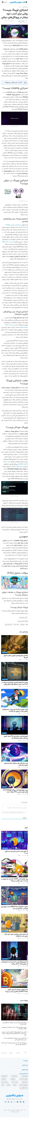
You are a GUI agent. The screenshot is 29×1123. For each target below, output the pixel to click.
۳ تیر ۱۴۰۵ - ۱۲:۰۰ (24, 686)
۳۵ (18, 740)
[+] (22, 812)
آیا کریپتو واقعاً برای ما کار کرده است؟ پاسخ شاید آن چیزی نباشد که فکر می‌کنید (14, 963)
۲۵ (18, 910)
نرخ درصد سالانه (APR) (8, 242)
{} (20, 812)
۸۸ (17, 966)
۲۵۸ (17, 1018)
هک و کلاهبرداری (23, 1088)
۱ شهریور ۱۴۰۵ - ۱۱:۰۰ (23, 855)
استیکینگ (22, 624)
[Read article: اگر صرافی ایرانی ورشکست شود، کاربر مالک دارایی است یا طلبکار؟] (14, 923)
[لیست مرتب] (11, 812)
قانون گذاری (24, 1076)
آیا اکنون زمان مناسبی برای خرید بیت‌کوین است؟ (16, 852)
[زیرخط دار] (7, 812)
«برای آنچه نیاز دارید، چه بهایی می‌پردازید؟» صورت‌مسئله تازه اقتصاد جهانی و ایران (13, 1043)
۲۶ (18, 713)
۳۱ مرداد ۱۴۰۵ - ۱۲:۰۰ (23, 910)
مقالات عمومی (4, 652)
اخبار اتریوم (4, 733)
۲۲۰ (18, 686)
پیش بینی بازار (5, 1082)
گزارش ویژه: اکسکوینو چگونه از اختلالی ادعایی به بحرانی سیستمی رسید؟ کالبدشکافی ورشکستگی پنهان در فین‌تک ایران (14, 1033)
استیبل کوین (24, 1082)
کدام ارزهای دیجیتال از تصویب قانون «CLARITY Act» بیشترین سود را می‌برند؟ (16, 991)
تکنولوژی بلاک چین (23, 1085)
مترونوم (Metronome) (17, 466)
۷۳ (19, 659)
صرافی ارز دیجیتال (23, 1079)
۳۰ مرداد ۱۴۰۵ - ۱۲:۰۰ (23, 938)
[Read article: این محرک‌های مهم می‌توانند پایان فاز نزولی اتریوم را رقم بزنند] (14, 752)
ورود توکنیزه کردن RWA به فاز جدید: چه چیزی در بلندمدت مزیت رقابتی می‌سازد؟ (14, 880)
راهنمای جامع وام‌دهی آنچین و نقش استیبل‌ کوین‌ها (16, 656)
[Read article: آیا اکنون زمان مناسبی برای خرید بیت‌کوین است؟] (14, 840)
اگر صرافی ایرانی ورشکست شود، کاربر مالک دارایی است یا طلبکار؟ (16, 935)
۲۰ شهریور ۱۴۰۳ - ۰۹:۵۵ (10, 21)
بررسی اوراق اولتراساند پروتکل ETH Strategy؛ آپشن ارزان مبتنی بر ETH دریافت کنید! (15, 791)
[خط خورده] (9, 812)
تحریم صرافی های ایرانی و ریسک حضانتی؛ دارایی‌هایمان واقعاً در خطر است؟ (14, 1028)
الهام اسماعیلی (21, 21)
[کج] (5, 812)
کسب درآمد (16, 624)
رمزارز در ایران (14, 1082)
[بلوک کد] (16, 812)
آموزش (20, 7)
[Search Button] (2, 2)
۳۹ (17, 883)
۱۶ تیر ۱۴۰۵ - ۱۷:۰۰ (23, 1018)
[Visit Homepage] (17, 2)
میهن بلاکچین (25, 7)
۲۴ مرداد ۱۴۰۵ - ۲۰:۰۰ (23, 966)
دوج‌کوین (13, 1079)
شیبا (3, 1085)
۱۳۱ (17, 938)
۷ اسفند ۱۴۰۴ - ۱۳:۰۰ (23, 713)
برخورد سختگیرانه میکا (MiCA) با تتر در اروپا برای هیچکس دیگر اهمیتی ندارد (14, 908)
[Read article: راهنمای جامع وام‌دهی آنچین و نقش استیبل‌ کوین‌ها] (14, 644)
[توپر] (3, 812)
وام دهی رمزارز (8, 624)
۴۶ (18, 767)
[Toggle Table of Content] (24, 82)
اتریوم (15, 1085)
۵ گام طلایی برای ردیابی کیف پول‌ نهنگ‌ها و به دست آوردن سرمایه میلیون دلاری (15, 1038)
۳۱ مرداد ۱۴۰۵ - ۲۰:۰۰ (23, 883)
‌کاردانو (8, 1085)
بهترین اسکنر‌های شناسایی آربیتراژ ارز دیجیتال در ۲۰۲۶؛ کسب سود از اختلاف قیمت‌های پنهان (15, 683)
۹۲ (18, 855)
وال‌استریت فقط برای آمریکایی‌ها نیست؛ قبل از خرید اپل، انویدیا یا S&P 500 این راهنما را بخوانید (15, 1015)
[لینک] (18, 812)
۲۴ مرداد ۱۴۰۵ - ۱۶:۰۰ (23, 993)
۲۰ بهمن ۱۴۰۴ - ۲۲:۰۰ (23, 794)
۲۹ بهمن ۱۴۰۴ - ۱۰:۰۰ (23, 767)
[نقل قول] (15, 812)
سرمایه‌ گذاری (14, 1076)
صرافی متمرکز (4, 931)
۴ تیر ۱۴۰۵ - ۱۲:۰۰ (24, 659)
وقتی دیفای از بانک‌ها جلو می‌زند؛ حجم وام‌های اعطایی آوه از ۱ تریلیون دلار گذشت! (15, 710)
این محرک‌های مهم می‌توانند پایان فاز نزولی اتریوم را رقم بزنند (16, 764)
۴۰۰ (17, 993)
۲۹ (17, 794)
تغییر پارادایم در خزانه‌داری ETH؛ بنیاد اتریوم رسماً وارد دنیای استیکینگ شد (16, 737)
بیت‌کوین (3, 1079)
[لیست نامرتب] (13, 812)
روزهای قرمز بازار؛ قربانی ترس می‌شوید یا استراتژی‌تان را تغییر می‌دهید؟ (14, 1023)
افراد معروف (4, 1076)
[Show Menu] (26, 2)
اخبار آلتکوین (4, 706)
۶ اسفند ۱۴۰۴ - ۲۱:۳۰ (23, 740)
